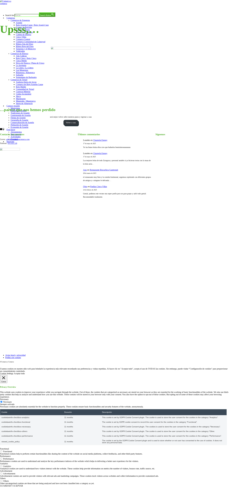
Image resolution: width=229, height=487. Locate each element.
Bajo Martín (21, 87)
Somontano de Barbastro (26, 77)
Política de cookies (13, 357)
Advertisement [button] (6, 471)
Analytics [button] (4, 463)
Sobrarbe (19, 75)
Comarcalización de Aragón (22, 122)
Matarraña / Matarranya (26, 101)
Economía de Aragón (19, 127)
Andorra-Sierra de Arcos (26, 82)
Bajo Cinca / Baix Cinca (26, 58)
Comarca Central (23, 39)
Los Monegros (22, 70)
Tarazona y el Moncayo (26, 49)
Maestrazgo (21, 99)
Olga (85, 186)
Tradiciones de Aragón (20, 113)
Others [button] (3, 478)
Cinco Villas (21, 37)
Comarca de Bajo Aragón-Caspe (29, 84)
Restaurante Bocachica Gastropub (104, 170)
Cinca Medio (21, 61)
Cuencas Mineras (23, 91)
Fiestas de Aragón (18, 118)
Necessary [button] (4, 399)
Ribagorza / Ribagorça (25, 72)
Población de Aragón (19, 125)
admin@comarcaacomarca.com (18, 139)
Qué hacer (10, 129)
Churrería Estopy (100, 140)
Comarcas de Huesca (19, 53)
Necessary (7, 402)
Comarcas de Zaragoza (20, 20)
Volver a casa (71, 123)
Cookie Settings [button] (6, 373)
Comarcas (10, 18)
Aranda (19, 23)
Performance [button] (5, 456)
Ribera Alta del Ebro (24, 44)
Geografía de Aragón (19, 120)
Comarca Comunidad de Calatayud (30, 42)
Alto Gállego (21, 56)
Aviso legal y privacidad (15, 355)
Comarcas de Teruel (19, 80)
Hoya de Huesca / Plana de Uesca (30, 63)
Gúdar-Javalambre (23, 94)
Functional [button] (4, 449)
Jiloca (18, 96)
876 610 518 (12, 143)
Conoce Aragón (13, 106)
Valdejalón (20, 51)
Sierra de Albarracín (24, 103)
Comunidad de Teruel (25, 89)
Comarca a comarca (14, 8)
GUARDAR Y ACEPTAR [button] (11, 486)
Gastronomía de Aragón (21, 115)
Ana (85, 170)
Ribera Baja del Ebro (25, 46)
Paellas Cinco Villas (98, 186)
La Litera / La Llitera (24, 68)
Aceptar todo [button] (19, 373)
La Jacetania (21, 65)
